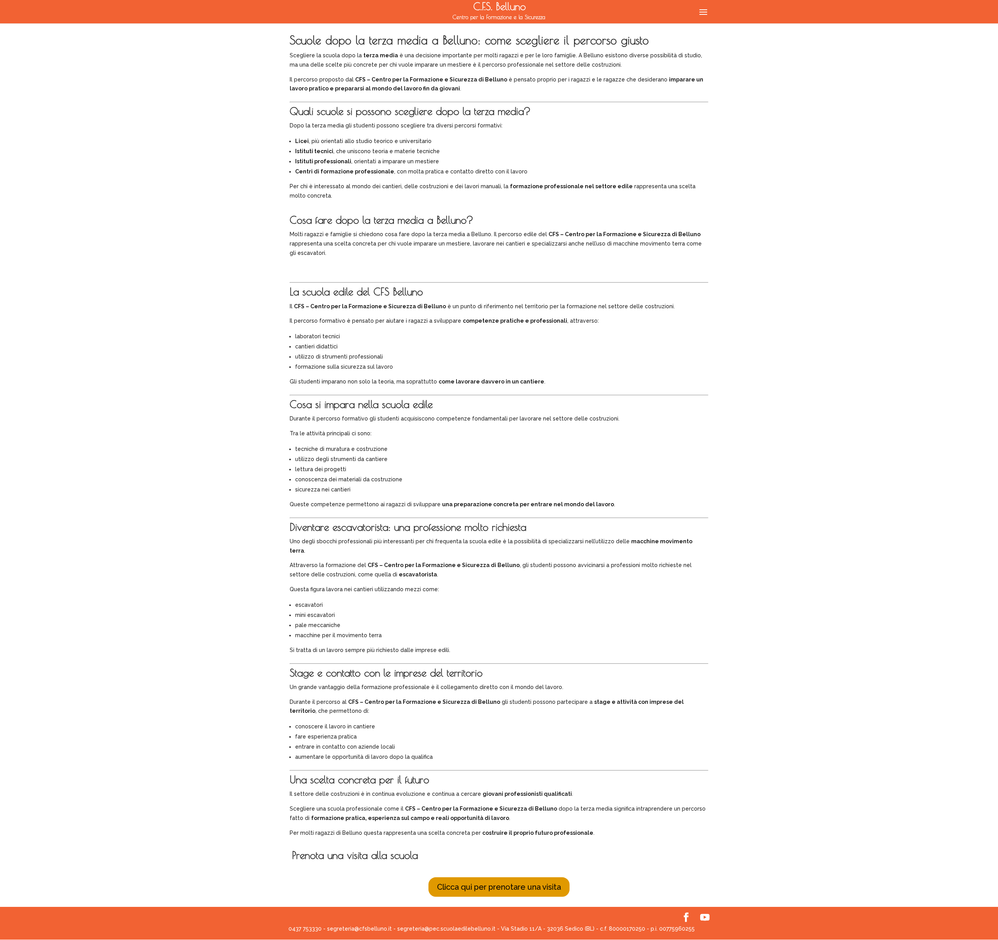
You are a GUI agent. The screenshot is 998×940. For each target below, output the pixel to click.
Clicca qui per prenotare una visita (499, 887)
